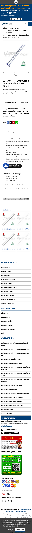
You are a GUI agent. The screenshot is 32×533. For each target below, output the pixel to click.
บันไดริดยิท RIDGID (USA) (9, 287)
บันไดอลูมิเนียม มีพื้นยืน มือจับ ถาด (11, 386)
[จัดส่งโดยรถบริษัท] (3, 494)
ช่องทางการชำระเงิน (7, 325)
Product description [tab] (10, 132)
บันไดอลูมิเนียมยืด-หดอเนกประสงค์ (11, 402)
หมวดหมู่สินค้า (5, 275)
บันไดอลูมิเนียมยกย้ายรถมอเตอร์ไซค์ (12, 405)
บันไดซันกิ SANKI (6, 283)
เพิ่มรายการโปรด (10, 102)
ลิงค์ (2, 333)
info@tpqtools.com (8, 15)
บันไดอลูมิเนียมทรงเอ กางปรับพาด (11, 363)
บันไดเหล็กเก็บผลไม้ (7, 409)
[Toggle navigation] (30, 24)
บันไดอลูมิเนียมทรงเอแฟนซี (9, 390)
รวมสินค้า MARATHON (8, 299)
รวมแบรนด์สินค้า (6, 271)
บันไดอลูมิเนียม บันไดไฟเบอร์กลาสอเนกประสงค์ (15, 394)
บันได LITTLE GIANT (7, 295)
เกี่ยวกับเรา (4, 313)
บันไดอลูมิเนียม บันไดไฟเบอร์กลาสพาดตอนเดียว (14, 110)
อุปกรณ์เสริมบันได (6, 413)
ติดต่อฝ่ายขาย (5, 317)
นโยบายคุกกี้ (14, 526)
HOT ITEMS (21, 111)
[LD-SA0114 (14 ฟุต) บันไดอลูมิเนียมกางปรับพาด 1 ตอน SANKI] (16, 55)
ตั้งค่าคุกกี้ (10, 530)
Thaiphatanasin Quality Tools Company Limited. (18, 510)
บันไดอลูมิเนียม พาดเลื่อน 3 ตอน (11, 359)
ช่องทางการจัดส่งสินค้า (8, 329)
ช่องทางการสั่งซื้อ (6, 321)
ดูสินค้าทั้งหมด (5, 267)
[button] (25, 24)
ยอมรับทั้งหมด (20, 530)
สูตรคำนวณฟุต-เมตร (7, 303)
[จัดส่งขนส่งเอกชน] (8, 494)
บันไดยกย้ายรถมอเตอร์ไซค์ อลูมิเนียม (12, 398)
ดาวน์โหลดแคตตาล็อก (8, 279)
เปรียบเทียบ (24, 102)
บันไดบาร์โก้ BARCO (7, 291)
